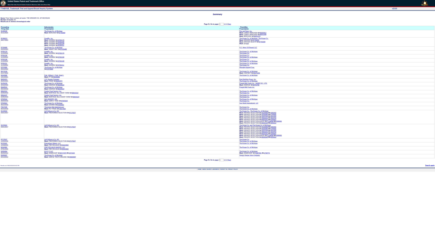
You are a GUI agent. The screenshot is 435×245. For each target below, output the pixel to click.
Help (49, 4)
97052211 (61, 45)
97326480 (4, 47)
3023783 (273, 118)
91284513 (4, 38)
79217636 (4, 107)
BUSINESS (215, 169)
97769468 (62, 33)
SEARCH (209, 169)
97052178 (61, 40)
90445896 (4, 75)
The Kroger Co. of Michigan (53, 31)
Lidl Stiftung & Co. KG (51, 111)
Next (229, 24)
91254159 (4, 83)
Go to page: (214, 24)
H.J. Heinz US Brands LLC (248, 47)
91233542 (4, 111)
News (45, 4)
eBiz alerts (41, 4)
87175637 (72, 113)
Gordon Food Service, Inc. (53, 91)
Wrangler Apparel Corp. (247, 67)
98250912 (263, 33)
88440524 (61, 85)
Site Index (14, 4)
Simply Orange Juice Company (249, 155)
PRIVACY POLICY (233, 169)
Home (9, 4)
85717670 (63, 153)
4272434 (72, 153)
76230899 (265, 113)
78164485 (265, 114)
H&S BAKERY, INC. (51, 99)
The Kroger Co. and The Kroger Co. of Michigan (255, 125)
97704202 (256, 40)
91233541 (4, 125)
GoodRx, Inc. (48, 38)
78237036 (265, 116)
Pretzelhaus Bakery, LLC (52, 143)
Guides (24, 4)
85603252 (265, 119)
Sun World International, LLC (248, 103)
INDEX (204, 169)
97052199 (61, 43)
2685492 (273, 113)
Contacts (28, 4)
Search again (429, 165)
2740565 (273, 114)
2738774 (267, 153)
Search (19, 4)
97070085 (4, 67)
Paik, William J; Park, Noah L (54, 75)
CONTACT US (223, 169)
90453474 (4, 79)
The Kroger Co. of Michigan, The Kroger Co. (253, 38)
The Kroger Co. (244, 53)
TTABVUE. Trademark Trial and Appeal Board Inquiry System (26, 9)
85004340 (265, 123)
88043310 (4, 91)
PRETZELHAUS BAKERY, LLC (54, 147)
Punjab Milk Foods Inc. (247, 87)
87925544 (4, 99)
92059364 (4, 151)
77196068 (270, 121)
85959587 (4, 155)
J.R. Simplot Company (51, 79)
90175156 (4, 71)
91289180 (4, 31)
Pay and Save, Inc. (245, 31)
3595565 (279, 121)
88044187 (4, 95)
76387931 (258, 153)
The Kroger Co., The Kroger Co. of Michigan (253, 111)
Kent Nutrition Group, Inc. (247, 79)
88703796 (256, 85)
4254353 (273, 123)
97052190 (61, 42)
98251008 (263, 34)
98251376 (257, 36)
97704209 (262, 42)
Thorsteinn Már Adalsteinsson (54, 107)
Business (34, 4)
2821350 (273, 116)
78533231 (265, 118)
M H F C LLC (48, 151)
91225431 (4, 143)
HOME (199, 169)
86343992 (65, 145)
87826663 (4, 103)
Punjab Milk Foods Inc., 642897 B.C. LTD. (253, 83)
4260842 (273, 119)
